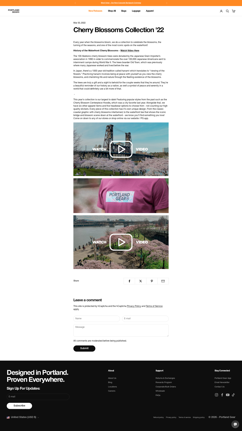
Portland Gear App (223, 378)
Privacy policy (171, 417)
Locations (112, 387)
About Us (112, 378)
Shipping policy (199, 417)
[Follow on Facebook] (222, 395)
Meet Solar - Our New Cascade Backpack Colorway (121, 3)
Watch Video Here (129, 51)
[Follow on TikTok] (233, 395)
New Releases (95, 11)
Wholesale (160, 391)
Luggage (136, 11)
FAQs (158, 395)
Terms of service (185, 417)
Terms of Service (154, 306)
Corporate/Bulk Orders (166, 387)
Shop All (112, 11)
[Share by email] (163, 281)
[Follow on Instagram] (216, 395)
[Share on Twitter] (140, 281)
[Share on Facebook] (129, 281)
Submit (84, 348)
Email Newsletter (222, 382)
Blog (110, 382)
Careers (111, 391)
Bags (123, 11)
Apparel (149, 11)
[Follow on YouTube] (228, 395)
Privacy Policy (134, 306)
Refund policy (158, 417)
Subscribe (19, 406)
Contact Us (219, 387)
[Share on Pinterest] (151, 281)
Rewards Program (164, 382)
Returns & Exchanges (165, 378)
